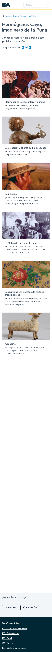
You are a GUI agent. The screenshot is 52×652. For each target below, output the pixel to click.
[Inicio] (6, 5)
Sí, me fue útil (29, 607)
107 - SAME (7, 638)
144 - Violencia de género (14, 648)
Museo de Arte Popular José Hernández (21, 16)
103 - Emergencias (10, 633)
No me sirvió (10, 607)
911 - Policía (7, 643)
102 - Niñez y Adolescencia (14, 628)
